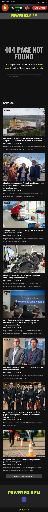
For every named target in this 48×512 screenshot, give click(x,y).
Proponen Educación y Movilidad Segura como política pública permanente (22, 460)
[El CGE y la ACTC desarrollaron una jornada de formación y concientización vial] (24, 259)
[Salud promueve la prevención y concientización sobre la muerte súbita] (24, 214)
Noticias (7, 110)
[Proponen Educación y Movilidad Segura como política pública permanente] (24, 443)
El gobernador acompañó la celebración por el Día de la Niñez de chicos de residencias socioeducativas (23, 186)
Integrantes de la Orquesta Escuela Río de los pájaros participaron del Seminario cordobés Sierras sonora (22, 415)
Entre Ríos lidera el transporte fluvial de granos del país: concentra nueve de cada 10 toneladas (22, 139)
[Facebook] (24, 499)
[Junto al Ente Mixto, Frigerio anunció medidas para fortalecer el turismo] (24, 351)
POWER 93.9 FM (24, 16)
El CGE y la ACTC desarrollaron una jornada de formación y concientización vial (21, 276)
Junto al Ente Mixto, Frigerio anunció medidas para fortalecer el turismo (23, 368)
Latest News (8, 103)
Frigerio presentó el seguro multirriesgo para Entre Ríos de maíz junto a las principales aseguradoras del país (22, 322)
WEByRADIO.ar (24, 510)
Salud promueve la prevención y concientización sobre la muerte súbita (23, 231)
